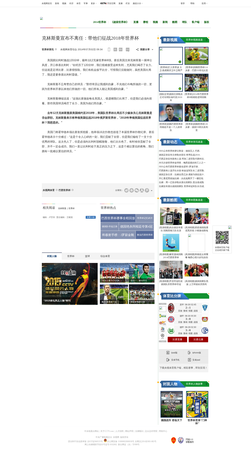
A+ (120, 49)
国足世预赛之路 (138, 302)
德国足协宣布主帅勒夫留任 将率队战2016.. (180, 155)
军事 (86, 3)
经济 (71, 3)
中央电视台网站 (91, 431)
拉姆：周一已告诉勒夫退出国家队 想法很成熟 (181, 182)
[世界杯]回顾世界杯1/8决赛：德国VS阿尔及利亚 (196, 127)
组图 (191, 311)
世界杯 (71, 208)
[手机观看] (109, 49)
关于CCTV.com (107, 431)
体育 (78, 3)
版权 (206, 22)
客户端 (195, 22)
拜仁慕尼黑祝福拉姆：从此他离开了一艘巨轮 (181, 178)
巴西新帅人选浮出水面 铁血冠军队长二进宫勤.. (182, 170)
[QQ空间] (131, 190)
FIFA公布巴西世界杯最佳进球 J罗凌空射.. (179, 166)
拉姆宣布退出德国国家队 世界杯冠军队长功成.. (182, 186)
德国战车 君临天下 (171, 420)
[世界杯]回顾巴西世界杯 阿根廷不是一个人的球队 (171, 127)
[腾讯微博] (147, 190)
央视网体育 (49, 190)
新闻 (57, 3)
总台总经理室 (151, 431)
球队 (184, 22)
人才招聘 (119, 431)
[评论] (127, 50)
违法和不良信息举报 (77, 441)
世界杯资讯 (48, 49)
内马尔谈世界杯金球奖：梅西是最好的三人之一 (182, 162)
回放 (180, 311)
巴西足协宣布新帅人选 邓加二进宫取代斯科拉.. (182, 158)
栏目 (128, 3)
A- (115, 49)
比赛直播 (177, 339)
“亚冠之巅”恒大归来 (110, 280)
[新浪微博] (126, 190)
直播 (120, 3)
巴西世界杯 (65, 190)
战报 (196, 311)
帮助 (192, 3)
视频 (64, 3)
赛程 (145, 22)
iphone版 (196, 352)
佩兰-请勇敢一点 (109, 302)
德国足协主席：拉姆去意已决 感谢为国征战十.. (182, 174)
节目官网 (111, 3)
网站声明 (129, 431)
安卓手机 (175, 360)
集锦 (185, 311)
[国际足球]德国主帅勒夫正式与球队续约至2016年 (171, 97)
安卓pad (196, 360)
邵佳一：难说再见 (139, 280)
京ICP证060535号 (95, 441)
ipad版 (174, 352)
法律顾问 (139, 431)
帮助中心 (163, 431)
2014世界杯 (99, 22)
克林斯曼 (62, 208)
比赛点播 (198, 339)
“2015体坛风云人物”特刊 (57, 300)
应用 (204, 3)
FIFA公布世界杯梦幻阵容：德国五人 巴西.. (179, 151)
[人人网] (142, 190)
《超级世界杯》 (120, 22)
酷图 (174, 22)
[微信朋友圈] (137, 190)
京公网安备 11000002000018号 (120, 441)
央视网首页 (47, 3)
